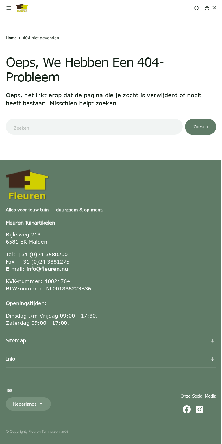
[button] (9, 8)
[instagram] (195, 409)
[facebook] (182, 409)
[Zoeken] (192, 8)
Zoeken (196, 126)
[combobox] (92, 127)
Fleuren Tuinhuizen (44, 431)
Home (11, 37)
